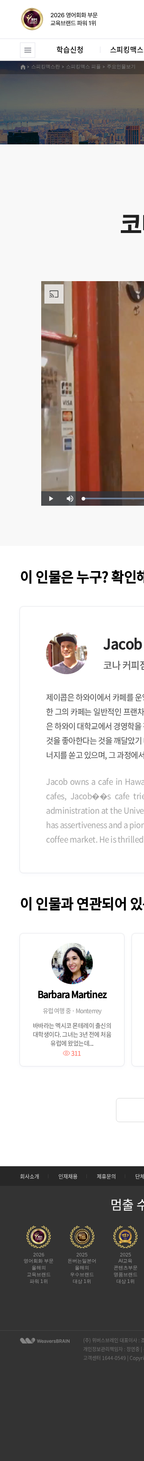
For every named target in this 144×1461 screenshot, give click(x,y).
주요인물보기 (121, 66)
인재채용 (68, 1176)
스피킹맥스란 (45, 66)
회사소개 (29, 1176)
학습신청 (69, 49)
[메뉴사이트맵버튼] (27, 50)
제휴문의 (106, 1176)
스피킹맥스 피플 (83, 66)
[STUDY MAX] (45, 1340)
